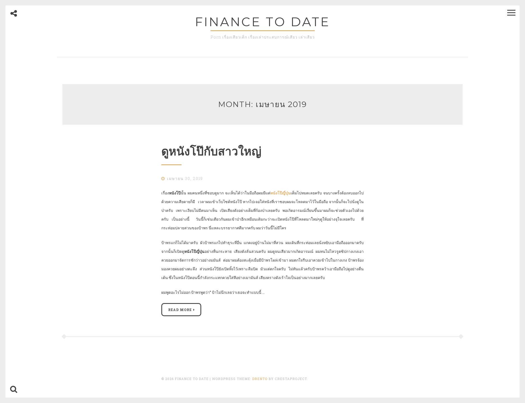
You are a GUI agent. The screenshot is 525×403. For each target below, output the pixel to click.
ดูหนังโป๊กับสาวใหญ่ (211, 151)
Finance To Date (262, 21)
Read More (180, 309)
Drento (259, 379)
